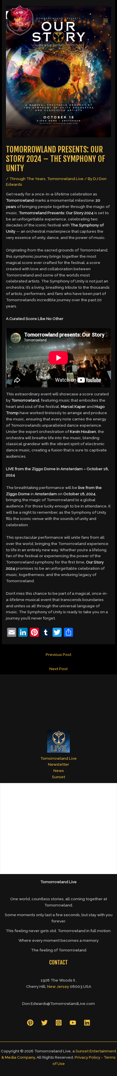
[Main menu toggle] (106, 20)
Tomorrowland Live (65, 178)
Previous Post (58, 654)
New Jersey (58, 986)
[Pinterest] (30, 1022)
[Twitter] (44, 1022)
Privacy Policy (87, 1057)
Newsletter (58, 764)
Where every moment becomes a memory (58, 940)
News (58, 770)
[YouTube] (73, 1022)
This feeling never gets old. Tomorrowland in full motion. (58, 930)
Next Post (58, 668)
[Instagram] (58, 1022)
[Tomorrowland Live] (20, 20)
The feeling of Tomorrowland (58, 950)
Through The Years (27, 178)
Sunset (58, 777)
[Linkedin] (87, 1022)
